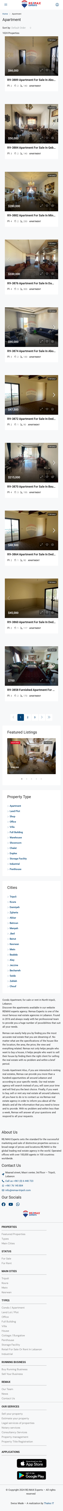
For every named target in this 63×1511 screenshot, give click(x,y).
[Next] (42, 717)
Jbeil (12, 933)
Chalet (13, 848)
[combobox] (21, 27)
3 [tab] (33, 780)
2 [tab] (28, 780)
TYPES (6, 1300)
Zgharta (14, 912)
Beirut (13, 938)
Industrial (15, 863)
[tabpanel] (31, 756)
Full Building (16, 832)
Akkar (13, 917)
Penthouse (15, 869)
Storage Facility (18, 858)
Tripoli (13, 896)
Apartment (15, 805)
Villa (12, 827)
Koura (13, 902)
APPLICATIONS (11, 1451)
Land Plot (15, 811)
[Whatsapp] (18, 1204)
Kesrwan (14, 944)
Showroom (15, 842)
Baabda (14, 954)
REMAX (6, 1381)
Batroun (14, 923)
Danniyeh (15, 907)
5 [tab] (42, 780)
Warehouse (16, 837)
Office (13, 821)
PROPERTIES (9, 1226)
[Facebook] (3, 1204)
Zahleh (13, 981)
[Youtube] (11, 1204)
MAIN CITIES (9, 1271)
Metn (12, 949)
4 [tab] (38, 780)
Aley (12, 960)
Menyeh (14, 928)
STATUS (6, 1251)
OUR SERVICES (10, 1406)
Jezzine (14, 965)
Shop (12, 816)
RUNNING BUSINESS (14, 1362)
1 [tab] (23, 780)
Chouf (13, 986)
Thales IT (49, 1503)
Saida (13, 975)
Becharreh (15, 970)
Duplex (13, 853)
